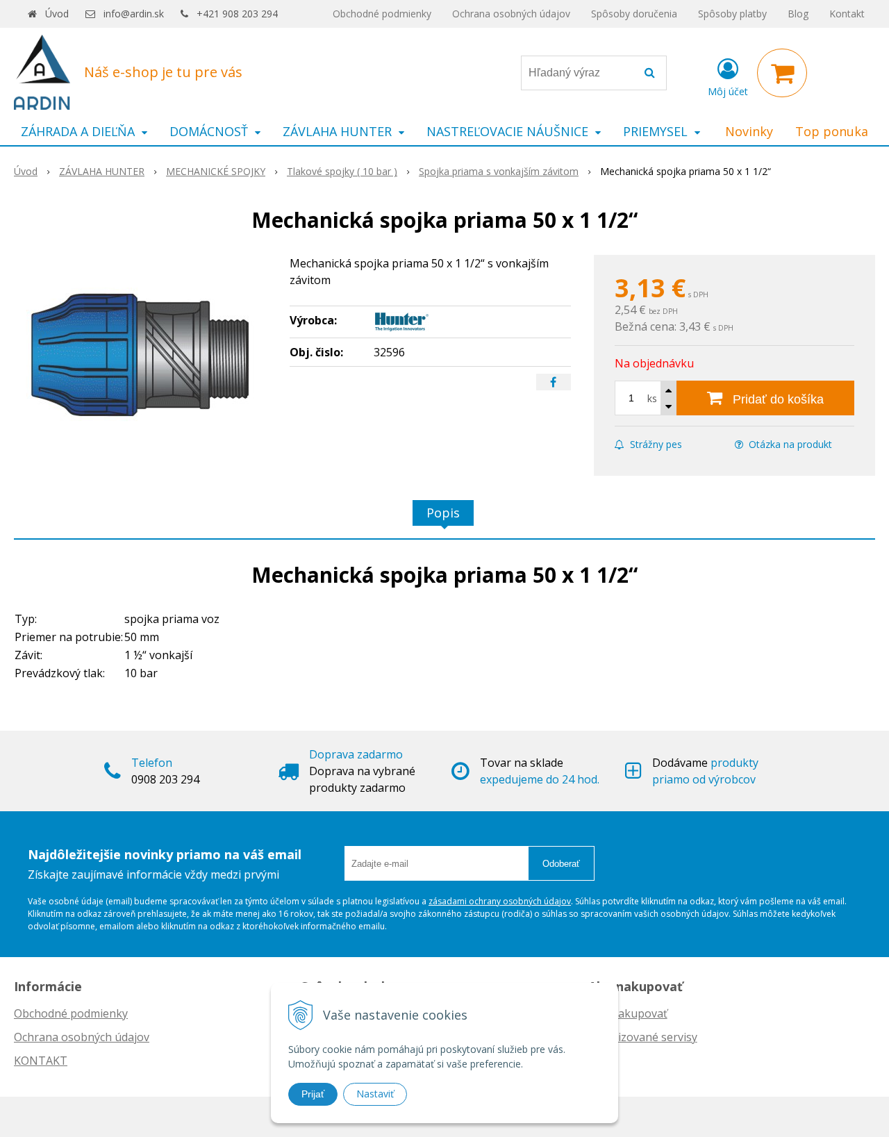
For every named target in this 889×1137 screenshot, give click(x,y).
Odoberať (561, 863)
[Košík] (782, 73)
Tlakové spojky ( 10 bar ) (342, 171)
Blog (798, 13)
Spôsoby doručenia (634, 13)
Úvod (57, 13)
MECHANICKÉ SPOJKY (215, 171)
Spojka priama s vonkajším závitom (499, 171)
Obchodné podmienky (382, 13)
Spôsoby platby (732, 13)
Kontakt (847, 13)
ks (652, 398)
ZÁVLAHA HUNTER (101, 171)
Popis (443, 512)
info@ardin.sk (133, 13)
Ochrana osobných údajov (511, 13)
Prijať (312, 1093)
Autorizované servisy (642, 1037)
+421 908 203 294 (237, 13)
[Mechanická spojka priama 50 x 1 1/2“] (143, 359)
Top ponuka (831, 131)
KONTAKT (40, 1060)
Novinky (749, 131)
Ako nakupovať (627, 1013)
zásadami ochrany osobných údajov (500, 901)
